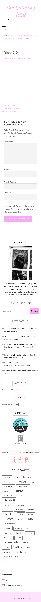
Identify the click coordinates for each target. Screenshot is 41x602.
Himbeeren (24, 501)
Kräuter (30, 514)
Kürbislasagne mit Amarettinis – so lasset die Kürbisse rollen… (10, 108)
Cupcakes (8, 482)
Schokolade (11, 542)
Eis (32, 482)
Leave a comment (24, 58)
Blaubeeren (7, 477)
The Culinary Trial (20, 10)
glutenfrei (22, 496)
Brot (16, 477)
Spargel (25, 543)
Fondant (7, 491)
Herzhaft (9, 500)
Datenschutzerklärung (13, 585)
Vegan (7, 552)
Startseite (8, 574)
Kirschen (31, 510)
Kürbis (30, 519)
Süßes (17, 547)
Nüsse (7, 528)
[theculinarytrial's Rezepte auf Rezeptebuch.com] (20, 435)
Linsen (21, 524)
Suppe (6, 547)
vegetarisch (21, 552)
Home (4, 35)
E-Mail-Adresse (10, 182)
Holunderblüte (19, 505)
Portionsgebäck (13, 533)
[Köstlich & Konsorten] (20, 419)
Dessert (21, 481)
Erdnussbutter (23, 486)
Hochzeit (7, 505)
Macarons (31, 524)
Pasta (29, 528)
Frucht (18, 490)
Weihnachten (11, 556)
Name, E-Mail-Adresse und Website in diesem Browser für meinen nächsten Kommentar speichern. (19, 209)
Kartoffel (19, 509)
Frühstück (9, 495)
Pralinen (30, 533)
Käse (20, 519)
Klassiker (9, 514)
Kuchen (8, 519)
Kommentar (9, 142)
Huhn (30, 505)
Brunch (27, 476)
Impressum (8, 580)
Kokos (21, 514)
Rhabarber (8, 538)
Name (6, 169)
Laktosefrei (9, 523)
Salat (18, 538)
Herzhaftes (11, 35)
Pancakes (18, 529)
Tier (29, 547)
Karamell (7, 509)
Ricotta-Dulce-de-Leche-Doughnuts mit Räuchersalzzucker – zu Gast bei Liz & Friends (20, 347)
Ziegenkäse (27, 557)
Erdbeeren (8, 486)
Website (7, 192)
